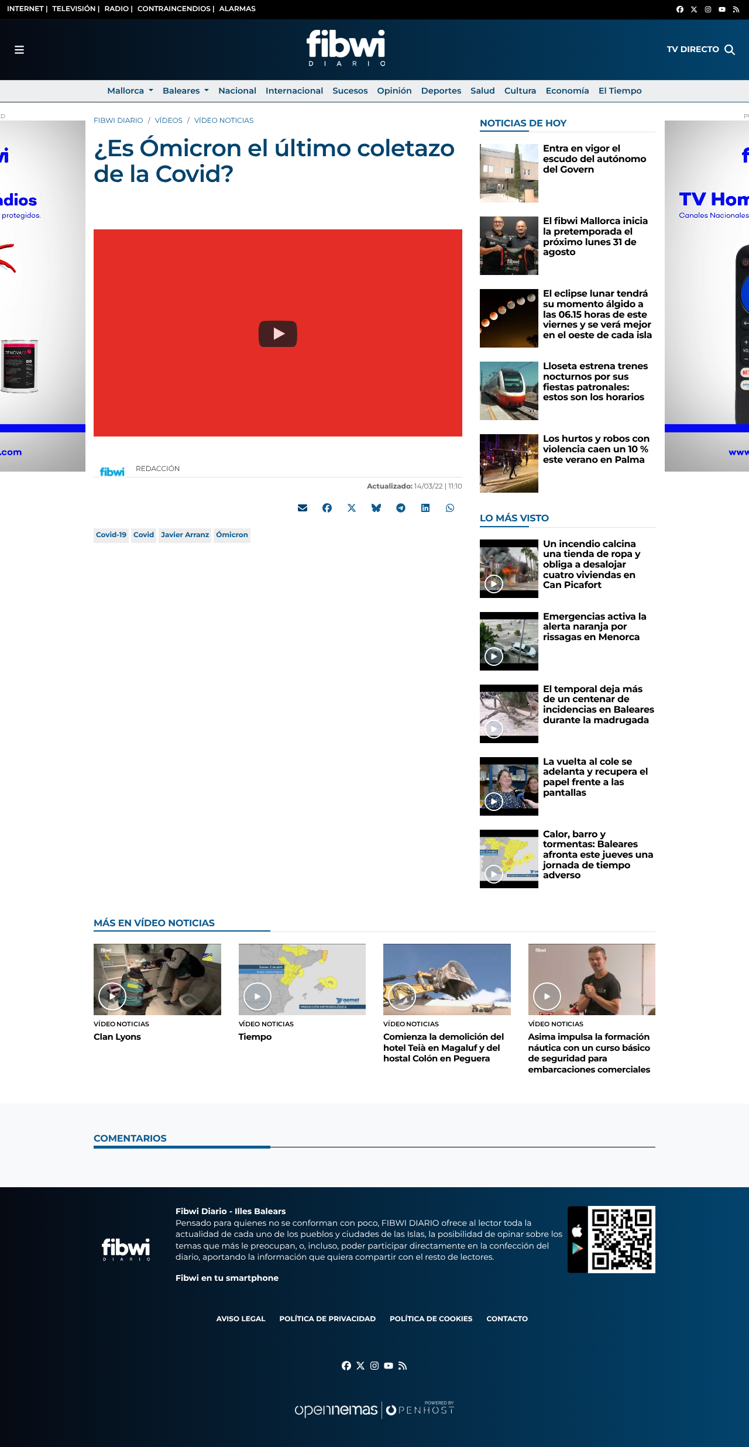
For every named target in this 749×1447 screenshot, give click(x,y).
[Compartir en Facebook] (327, 508)
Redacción (159, 469)
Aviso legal (241, 1319)
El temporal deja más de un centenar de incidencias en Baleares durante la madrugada (598, 705)
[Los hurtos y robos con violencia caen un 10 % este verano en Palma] (509, 463)
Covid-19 (111, 535)
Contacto (507, 1319)
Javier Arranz (185, 535)
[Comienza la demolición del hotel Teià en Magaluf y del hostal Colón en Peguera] (447, 979)
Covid (143, 535)
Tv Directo (693, 49)
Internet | (27, 9)
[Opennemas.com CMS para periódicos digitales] (374, 1421)
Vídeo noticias (223, 120)
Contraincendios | (176, 9)
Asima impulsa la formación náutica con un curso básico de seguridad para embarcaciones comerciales (589, 1053)
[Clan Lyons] (157, 979)
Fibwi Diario (118, 120)
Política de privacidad (327, 1319)
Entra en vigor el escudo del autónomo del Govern (595, 159)
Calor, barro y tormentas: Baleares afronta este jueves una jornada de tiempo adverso (598, 855)
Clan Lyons (117, 1037)
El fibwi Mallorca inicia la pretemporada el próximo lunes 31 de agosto (595, 237)
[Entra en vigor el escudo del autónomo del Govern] (509, 172)
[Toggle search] (729, 49)
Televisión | (76, 9)
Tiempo (255, 1037)
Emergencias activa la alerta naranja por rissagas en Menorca (595, 627)
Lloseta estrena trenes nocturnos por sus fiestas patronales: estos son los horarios (595, 382)
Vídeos (169, 120)
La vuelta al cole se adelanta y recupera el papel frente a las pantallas (595, 778)
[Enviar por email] (302, 508)
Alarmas (237, 9)
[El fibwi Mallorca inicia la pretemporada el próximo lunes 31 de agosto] (509, 245)
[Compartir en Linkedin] (425, 508)
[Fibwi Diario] (345, 49)
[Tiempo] (302, 979)
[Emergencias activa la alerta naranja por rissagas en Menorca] (509, 641)
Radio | (118, 9)
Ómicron (232, 535)
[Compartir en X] (351, 508)
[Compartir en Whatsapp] (450, 508)
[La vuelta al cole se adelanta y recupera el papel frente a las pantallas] (509, 786)
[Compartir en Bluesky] (376, 508)
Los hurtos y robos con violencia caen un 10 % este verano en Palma (596, 449)
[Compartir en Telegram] (401, 508)
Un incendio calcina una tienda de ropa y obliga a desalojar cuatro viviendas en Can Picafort (591, 565)
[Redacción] (112, 471)
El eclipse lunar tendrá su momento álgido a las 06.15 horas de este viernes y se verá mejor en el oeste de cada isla (597, 314)
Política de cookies (431, 1319)
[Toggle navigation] (19, 49)
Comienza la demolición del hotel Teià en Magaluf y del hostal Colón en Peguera (443, 1048)
